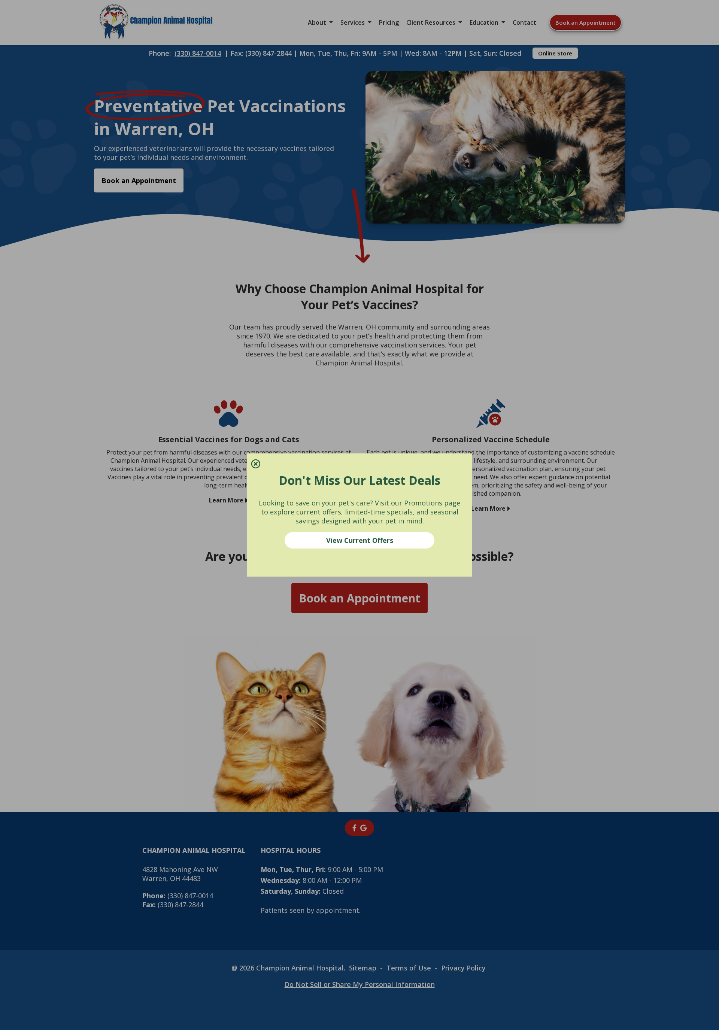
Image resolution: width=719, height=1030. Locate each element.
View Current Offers (359, 540)
